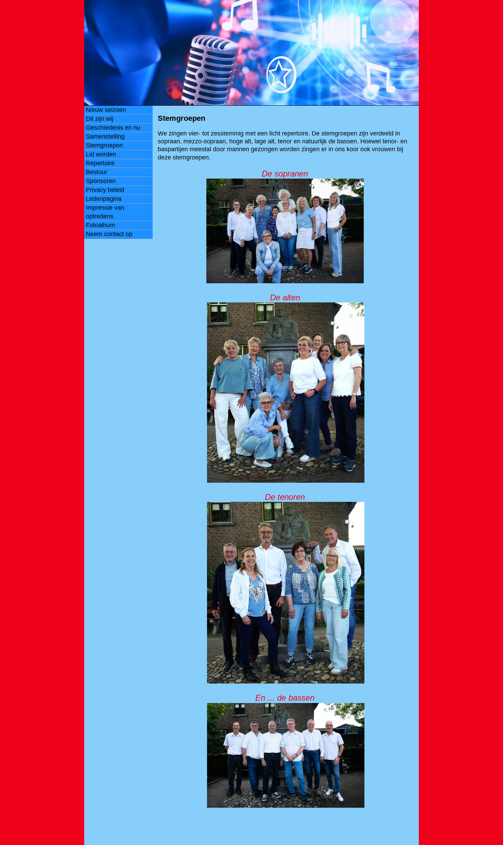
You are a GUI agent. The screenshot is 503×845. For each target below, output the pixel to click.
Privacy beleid (105, 189)
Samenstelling (105, 136)
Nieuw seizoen (106, 109)
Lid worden (101, 154)
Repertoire (100, 163)
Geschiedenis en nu (113, 127)
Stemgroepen (104, 145)
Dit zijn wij (99, 118)
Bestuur (96, 172)
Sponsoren (101, 181)
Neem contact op (109, 234)
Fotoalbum (100, 225)
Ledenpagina (103, 198)
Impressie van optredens (105, 212)
